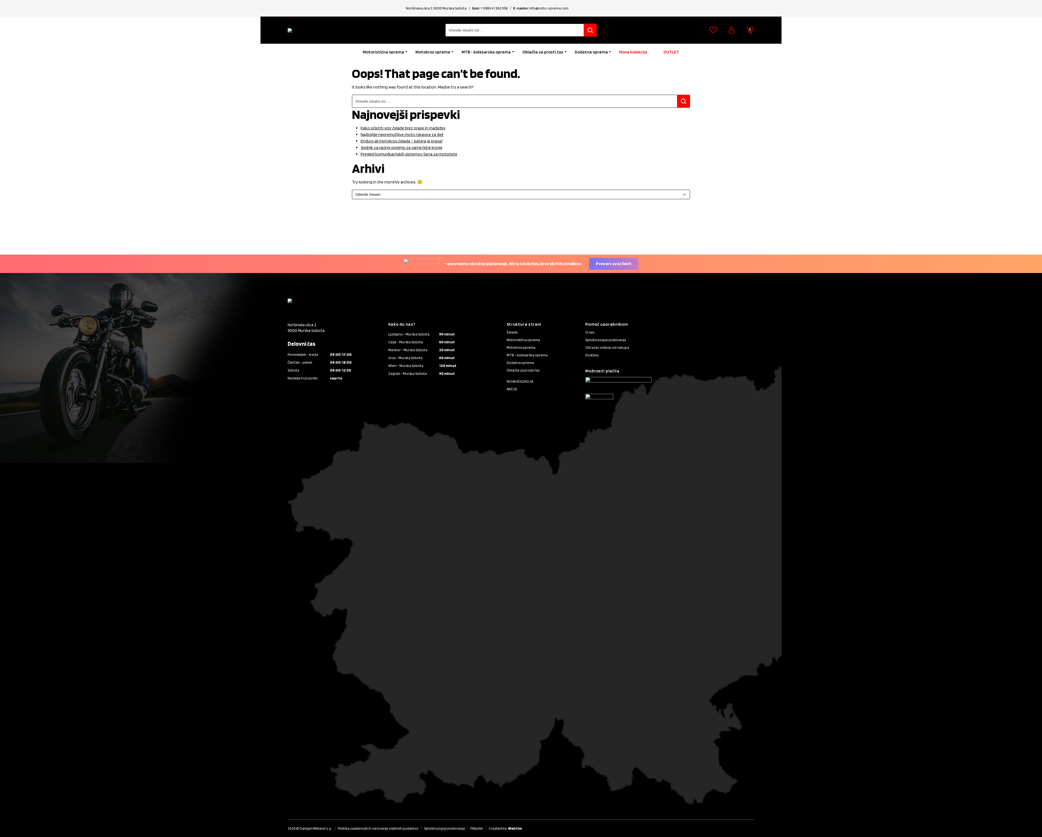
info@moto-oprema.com (548, 8)
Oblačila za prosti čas (542, 52)
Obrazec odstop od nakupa (607, 347)
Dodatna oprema (591, 52)
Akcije (512, 389)
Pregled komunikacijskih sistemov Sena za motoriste (409, 154)
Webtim (515, 828)
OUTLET (671, 52)
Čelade (512, 332)
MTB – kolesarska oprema (527, 355)
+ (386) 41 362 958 (494, 8)
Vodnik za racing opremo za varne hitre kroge (401, 147)
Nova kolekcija (633, 52)
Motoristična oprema (383, 52)
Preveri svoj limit (614, 263)
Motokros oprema (432, 52)
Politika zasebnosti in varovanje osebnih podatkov (378, 828)
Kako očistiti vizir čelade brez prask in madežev (403, 128)
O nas (589, 332)
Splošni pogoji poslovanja (605, 340)
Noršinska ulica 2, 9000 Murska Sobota (436, 8)
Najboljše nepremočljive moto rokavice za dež (402, 134)
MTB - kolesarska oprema (486, 52)
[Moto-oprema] (328, 30)
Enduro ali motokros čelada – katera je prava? (402, 141)
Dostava (592, 355)
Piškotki (477, 828)
